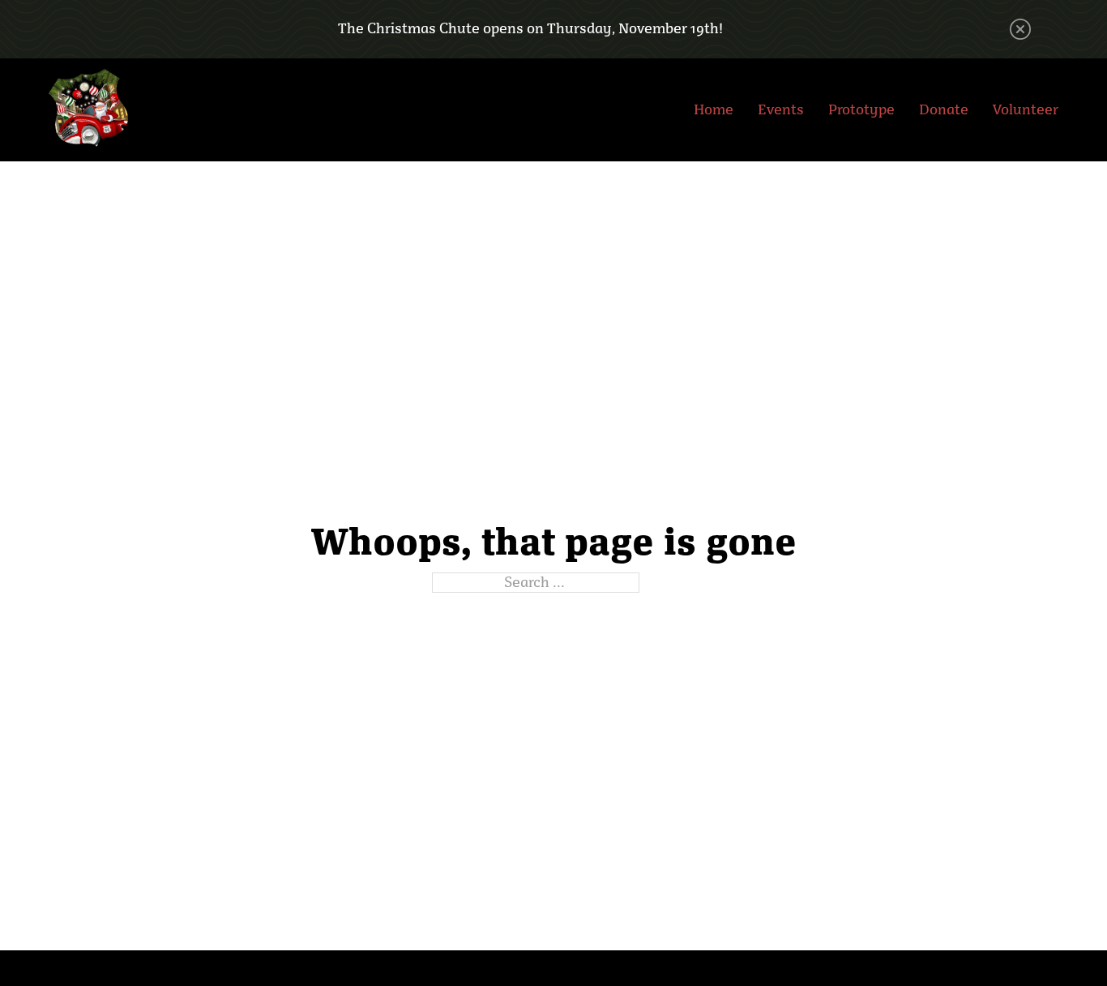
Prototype (861, 109)
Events (781, 109)
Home (713, 109)
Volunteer (1025, 109)
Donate (943, 109)
